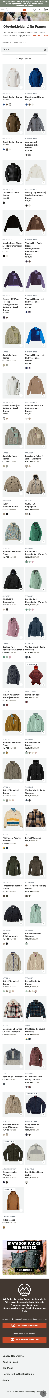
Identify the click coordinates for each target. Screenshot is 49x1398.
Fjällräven (29, 644)
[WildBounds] (24, 9)
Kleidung (6, 43)
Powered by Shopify (34, 1392)
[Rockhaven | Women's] (4, 1084)
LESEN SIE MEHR (40, 36)
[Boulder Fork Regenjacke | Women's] (26, 561)
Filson (5, 835)
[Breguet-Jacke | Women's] (26, 1134)
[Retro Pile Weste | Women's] (26, 943)
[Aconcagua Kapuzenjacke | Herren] (26, 155)
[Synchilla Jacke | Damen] (4, 365)
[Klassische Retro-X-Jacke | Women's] (26, 466)
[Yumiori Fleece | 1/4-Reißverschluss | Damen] (26, 312)
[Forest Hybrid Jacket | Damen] (4, 895)
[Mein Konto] (39, 9)
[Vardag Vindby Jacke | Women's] (26, 657)
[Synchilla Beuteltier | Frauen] (4, 752)
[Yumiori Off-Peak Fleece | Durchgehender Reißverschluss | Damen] (26, 261)
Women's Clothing (18, 43)
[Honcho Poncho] (26, 702)
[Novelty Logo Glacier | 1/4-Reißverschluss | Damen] (26, 205)
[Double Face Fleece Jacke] (26, 1182)
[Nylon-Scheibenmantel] (4, 514)
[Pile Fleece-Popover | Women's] (4, 848)
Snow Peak (7, 501)
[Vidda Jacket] (4, 1227)
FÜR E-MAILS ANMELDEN (27, 1325)
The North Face (8, 94)
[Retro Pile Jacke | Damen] (26, 752)
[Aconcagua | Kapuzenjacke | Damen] (29, 155)
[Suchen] (6, 9)
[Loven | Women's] (26, 845)
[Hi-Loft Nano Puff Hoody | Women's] (4, 705)
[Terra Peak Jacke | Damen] (4, 202)
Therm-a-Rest (30, 691)
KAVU (27, 835)
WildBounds (19, 1392)
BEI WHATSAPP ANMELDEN (27, 1340)
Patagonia (6, 352)
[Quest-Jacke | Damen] (4, 104)
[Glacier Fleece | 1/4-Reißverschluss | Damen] (4, 418)
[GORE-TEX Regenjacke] (26, 514)
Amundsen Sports (32, 1121)
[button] (24, 50)
